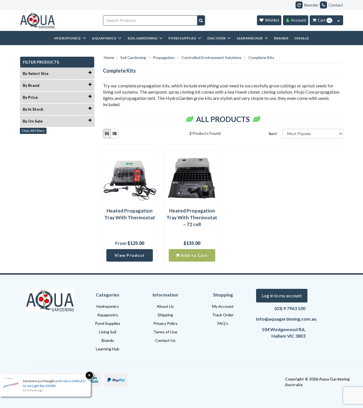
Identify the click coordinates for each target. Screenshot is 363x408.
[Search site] (201, 20)
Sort (273, 133)
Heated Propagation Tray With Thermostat (129, 214)
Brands (108, 340)
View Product (130, 255)
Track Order (223, 314)
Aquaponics (107, 314)
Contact (335, 5)
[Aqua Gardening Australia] (57, 20)
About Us (165, 306)
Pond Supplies (107, 323)
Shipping (165, 314)
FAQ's (223, 323)
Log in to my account (282, 295)
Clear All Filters (33, 131)
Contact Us (165, 340)
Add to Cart (194, 255)
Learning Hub (107, 348)
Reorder (311, 5)
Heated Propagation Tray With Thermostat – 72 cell (191, 217)
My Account (223, 306)
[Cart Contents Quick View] (338, 20)
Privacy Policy (165, 323)
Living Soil (107, 331)
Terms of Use (165, 331)
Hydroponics (107, 306)
